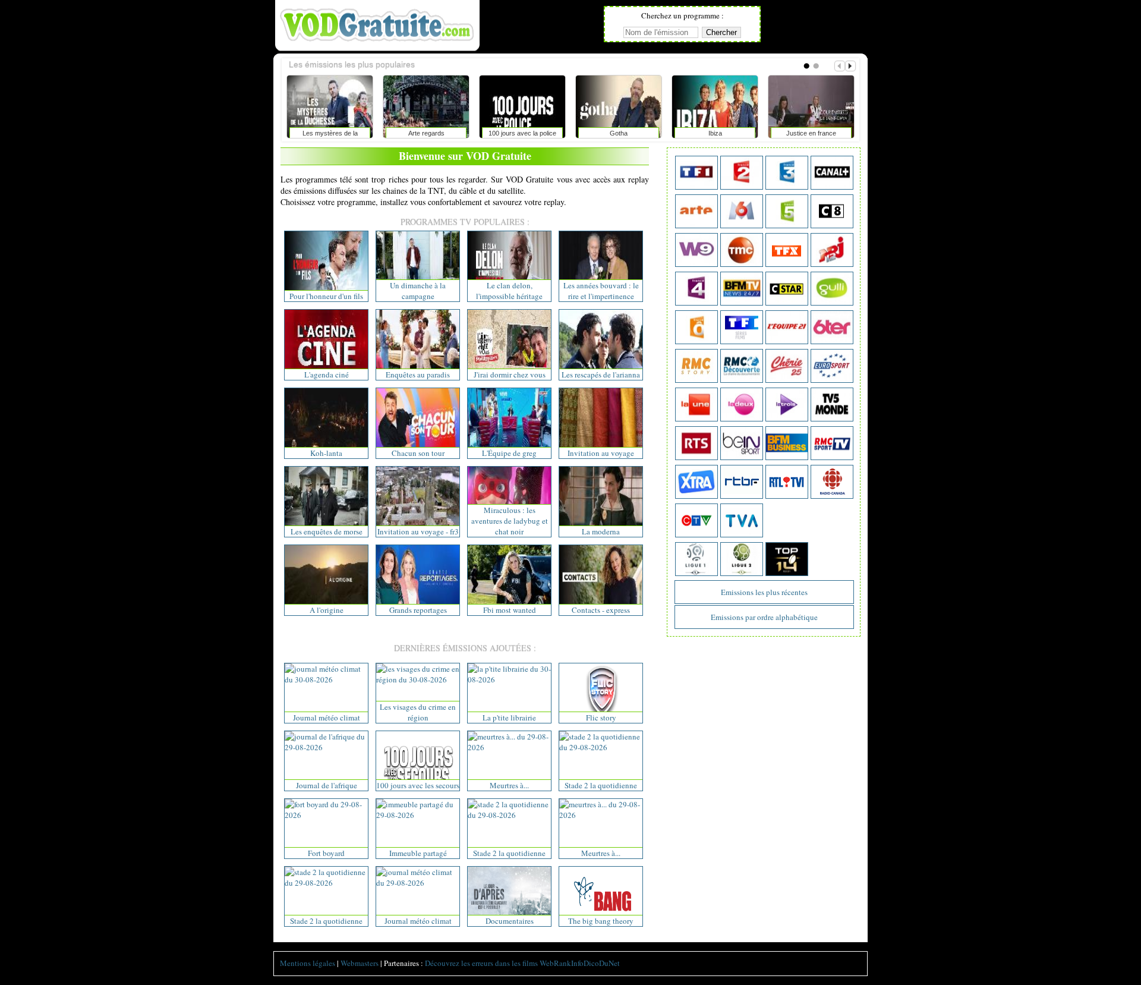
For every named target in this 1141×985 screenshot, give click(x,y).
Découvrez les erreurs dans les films (481, 963)
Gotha (558, 133)
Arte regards (366, 133)
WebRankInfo (562, 963)
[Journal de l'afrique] (326, 747)
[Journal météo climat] (326, 679)
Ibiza (654, 133)
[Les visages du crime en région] (417, 679)
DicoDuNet (602, 963)
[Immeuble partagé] (417, 815)
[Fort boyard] (326, 815)
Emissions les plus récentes (764, 592)
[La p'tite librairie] (509, 679)
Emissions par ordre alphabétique (764, 617)
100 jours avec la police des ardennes (462, 135)
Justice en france (751, 133)
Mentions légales (307, 963)
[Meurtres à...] (509, 747)
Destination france (847, 133)
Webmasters (360, 963)
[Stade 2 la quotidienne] (600, 747)
